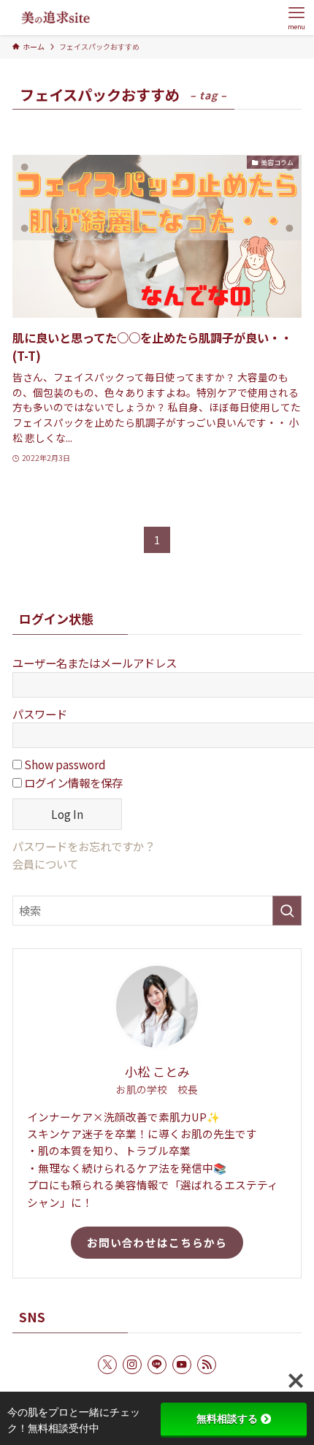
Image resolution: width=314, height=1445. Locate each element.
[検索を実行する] (287, 911)
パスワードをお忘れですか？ (83, 846)
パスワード (39, 714)
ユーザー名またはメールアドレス (94, 663)
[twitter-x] (107, 1364)
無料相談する (227, 1418)
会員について (45, 863)
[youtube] (181, 1364)
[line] (157, 1364)
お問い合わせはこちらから (157, 1242)
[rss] (206, 1364)
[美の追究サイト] (55, 17)
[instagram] (132, 1364)
